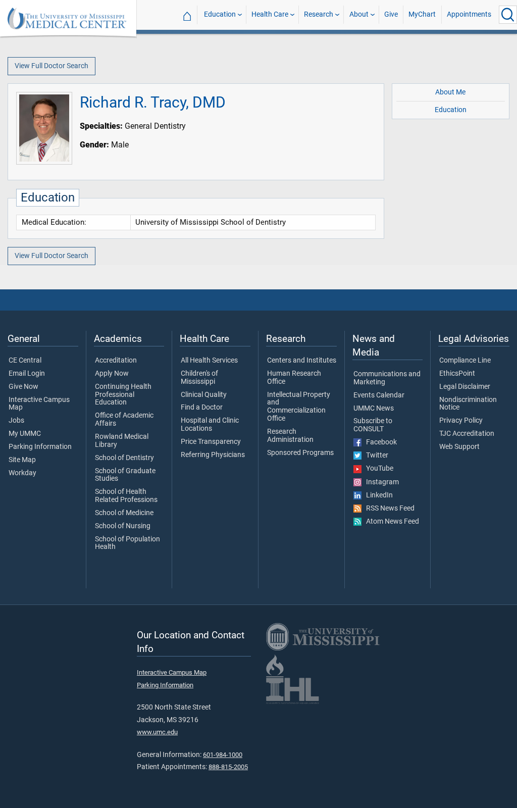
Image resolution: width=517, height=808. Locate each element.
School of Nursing (122, 526)
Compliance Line (465, 361)
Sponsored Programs (300, 453)
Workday (22, 473)
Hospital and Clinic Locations (210, 425)
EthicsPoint (457, 374)
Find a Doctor (202, 407)
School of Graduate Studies (125, 475)
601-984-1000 (222, 755)
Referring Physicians (213, 455)
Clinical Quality (204, 395)
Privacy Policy (461, 421)
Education (220, 14)
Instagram (380, 482)
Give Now (23, 387)
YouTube (377, 469)
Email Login (27, 374)
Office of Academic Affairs (124, 420)
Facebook (379, 442)
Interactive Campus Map (39, 404)
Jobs (16, 421)
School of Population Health (127, 543)
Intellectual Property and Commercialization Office (298, 407)
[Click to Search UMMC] (508, 15)
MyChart (422, 14)
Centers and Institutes (301, 361)
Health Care (269, 14)
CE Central (25, 361)
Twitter (374, 455)
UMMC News (373, 409)
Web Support (459, 447)
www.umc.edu (157, 732)
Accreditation (116, 361)
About (359, 14)
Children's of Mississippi (199, 378)
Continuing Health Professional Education (123, 395)
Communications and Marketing (387, 378)
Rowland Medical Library (121, 441)
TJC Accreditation (466, 434)
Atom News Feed (390, 522)
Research (318, 14)
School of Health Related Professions (126, 496)
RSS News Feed (388, 508)
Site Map (22, 460)
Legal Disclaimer (464, 387)
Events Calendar (378, 395)
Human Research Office (294, 378)
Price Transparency (211, 442)
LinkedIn (377, 495)
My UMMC (25, 434)
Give (391, 14)
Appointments (469, 14)
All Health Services (209, 361)
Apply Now (112, 374)
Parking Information (40, 447)
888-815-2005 (228, 767)
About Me (450, 92)
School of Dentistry (124, 458)
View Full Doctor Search (51, 66)
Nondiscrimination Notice (468, 404)
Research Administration (290, 436)
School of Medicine (124, 513)
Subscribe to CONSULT (372, 425)
